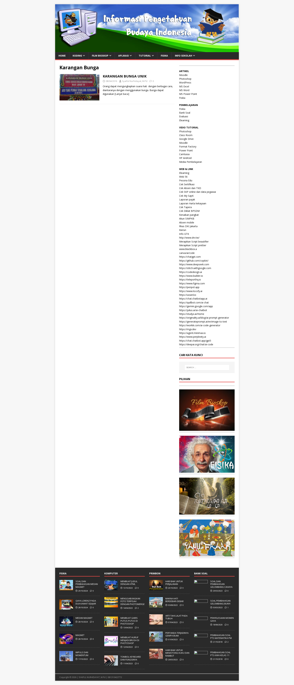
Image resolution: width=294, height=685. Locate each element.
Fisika (182, 97)
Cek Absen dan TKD (190, 188)
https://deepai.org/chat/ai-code (196, 344)
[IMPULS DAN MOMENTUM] (66, 659)
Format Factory (187, 146)
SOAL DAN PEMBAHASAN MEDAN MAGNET (87, 584)
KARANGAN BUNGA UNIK (124, 76)
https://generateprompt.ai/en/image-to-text (203, 321)
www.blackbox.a (188, 249)
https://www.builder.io (191, 275)
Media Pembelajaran (190, 161)
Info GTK (184, 233)
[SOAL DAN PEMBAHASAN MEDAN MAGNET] (66, 588)
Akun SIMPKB (186, 218)
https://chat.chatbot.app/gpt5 (195, 340)
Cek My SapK (186, 195)
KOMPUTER (111, 573)
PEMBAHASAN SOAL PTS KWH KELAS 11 (220, 654)
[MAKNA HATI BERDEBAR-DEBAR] (156, 605)
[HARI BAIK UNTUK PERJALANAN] (156, 588)
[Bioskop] (207, 428)
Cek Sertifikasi (186, 184)
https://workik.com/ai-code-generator (199, 325)
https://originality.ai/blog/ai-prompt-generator (204, 317)
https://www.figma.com (192, 283)
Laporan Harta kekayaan (192, 203)
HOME (62, 55)
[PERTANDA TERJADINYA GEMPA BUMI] (156, 639)
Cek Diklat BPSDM (189, 210)
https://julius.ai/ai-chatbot (193, 310)
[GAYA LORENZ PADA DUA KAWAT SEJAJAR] (66, 607)
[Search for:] (207, 367)
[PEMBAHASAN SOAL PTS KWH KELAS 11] (201, 659)
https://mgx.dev (187, 329)
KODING (77, 55)
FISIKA (164, 55)
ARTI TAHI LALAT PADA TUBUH (176, 617)
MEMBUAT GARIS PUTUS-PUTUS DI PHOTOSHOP (129, 620)
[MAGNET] (66, 642)
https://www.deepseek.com (194, 264)
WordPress (185, 82)
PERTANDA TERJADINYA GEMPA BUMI (177, 634)
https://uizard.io (187, 294)
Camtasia (184, 154)
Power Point (186, 150)
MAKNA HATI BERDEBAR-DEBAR (174, 600)
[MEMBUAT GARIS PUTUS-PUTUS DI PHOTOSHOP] (111, 624)
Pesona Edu (185, 180)
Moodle (183, 75)
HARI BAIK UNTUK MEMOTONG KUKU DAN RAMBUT (177, 653)
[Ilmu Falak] (207, 554)
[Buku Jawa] (207, 512)
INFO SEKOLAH (183, 55)
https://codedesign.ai (190, 272)
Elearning (184, 120)
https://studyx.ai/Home (191, 314)
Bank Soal (184, 112)
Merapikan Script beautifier (194, 241)
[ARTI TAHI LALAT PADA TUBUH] (156, 622)
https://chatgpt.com (190, 256)
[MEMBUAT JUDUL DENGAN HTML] (111, 588)
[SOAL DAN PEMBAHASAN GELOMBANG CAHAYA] (201, 588)
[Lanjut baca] (122, 94)
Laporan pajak (187, 199)
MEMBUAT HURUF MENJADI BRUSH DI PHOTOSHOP (129, 640)
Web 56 (183, 176)
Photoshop (185, 78)
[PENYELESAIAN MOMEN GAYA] (201, 624)
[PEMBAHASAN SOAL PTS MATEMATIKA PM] (201, 642)
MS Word (184, 90)
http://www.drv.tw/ (189, 237)
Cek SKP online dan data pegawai (197, 191)
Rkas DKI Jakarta (188, 226)
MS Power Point (188, 94)
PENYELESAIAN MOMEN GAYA (222, 619)
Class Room (185, 135)
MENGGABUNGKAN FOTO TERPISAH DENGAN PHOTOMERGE (132, 601)
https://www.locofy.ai (190, 291)
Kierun (182, 230)
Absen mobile (186, 222)
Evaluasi (183, 116)
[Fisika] (207, 470)
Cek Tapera (185, 207)
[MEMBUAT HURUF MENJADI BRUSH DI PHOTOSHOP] (111, 644)
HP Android (185, 158)
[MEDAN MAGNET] (66, 624)
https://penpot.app (189, 287)
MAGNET (80, 635)
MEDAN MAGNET (84, 617)
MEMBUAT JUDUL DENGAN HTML (128, 583)
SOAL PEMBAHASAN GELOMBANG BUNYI (220, 602)
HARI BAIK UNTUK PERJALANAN (174, 583)
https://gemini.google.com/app (196, 306)
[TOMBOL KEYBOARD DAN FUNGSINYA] (111, 663)
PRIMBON (154, 573)
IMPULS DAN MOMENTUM (82, 654)
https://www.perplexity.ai (192, 336)
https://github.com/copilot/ (193, 260)
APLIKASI (123, 55)
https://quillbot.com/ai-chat (194, 302)
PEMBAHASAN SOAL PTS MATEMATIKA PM (221, 637)
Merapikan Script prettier (192, 245)
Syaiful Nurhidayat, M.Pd (134, 81)
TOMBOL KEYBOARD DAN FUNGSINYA (130, 658)
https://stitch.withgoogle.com (195, 268)
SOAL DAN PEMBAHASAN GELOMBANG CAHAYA (221, 584)
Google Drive (186, 138)
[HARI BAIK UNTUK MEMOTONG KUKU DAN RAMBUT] (156, 657)
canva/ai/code (187, 253)
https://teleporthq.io (190, 279)
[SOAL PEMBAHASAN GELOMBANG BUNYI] (201, 607)
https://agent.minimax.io (192, 333)
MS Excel (184, 86)
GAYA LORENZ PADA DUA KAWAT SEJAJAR (86, 602)
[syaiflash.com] (147, 50)
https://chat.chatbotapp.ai (193, 298)
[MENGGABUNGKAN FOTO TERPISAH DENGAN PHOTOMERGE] (111, 605)
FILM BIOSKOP (100, 55)
